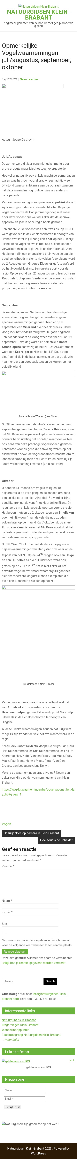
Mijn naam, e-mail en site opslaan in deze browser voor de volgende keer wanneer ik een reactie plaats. (37, 942)
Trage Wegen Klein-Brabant (20, 1025)
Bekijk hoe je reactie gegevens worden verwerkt (34, 963)
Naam (7, 901)
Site (4, 924)
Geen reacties (29, 79)
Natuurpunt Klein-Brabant (19, 1020)
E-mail (7, 912)
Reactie (8, 866)
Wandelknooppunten (15, 1030)
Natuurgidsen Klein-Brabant (38, 14)
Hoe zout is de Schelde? (56, 840)
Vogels (6, 824)
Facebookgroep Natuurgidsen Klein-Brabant (31, 1035)
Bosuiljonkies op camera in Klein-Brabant (31, 833)
